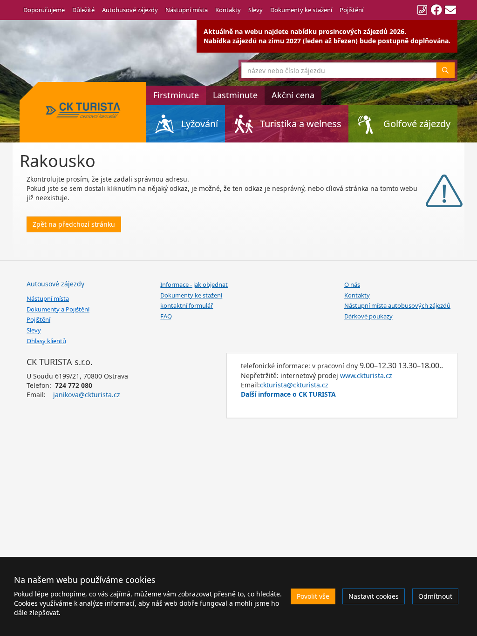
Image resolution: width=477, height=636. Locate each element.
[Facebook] (436, 10)
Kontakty (228, 10)
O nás (352, 284)
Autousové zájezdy (55, 283)
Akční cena (293, 95)
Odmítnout (435, 596)
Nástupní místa (186, 10)
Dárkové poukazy (368, 316)
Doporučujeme (44, 10)
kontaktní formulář (186, 305)
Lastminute (235, 95)
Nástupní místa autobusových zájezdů (397, 305)
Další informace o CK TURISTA (288, 394)
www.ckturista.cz (366, 375)
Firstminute (176, 95)
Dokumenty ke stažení (301, 10)
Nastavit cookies (373, 596)
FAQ (166, 316)
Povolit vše (313, 596)
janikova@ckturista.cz (86, 394)
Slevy (255, 10)
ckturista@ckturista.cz (294, 384)
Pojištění (351, 10)
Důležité (83, 10)
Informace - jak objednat (194, 284)
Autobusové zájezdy (130, 10)
